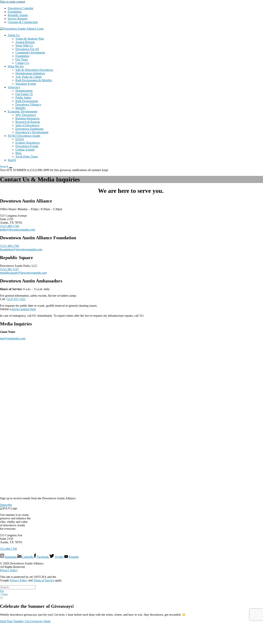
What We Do (16, 66)
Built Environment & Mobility (33, 80)
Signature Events (25, 83)
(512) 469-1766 (9, 226)
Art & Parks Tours (26, 156)
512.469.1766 (8, 548)
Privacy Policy (9, 570)
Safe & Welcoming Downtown (34, 69)
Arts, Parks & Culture (28, 76)
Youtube (73, 556)
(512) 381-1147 (9, 269)
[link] (22, 28)
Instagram (11, 556)
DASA (19, 139)
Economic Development (22, 111)
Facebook (42, 556)
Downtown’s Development (31, 132)
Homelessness (24, 90)
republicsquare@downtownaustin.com (23, 272)
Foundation (15, 11)
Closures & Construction (23, 22)
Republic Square (18, 15)
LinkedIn (27, 556)
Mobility (20, 108)
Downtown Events (26, 146)
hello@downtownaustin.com (17, 229)
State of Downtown (27, 125)
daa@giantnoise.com (12, 338)
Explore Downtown (27, 142)
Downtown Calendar (20, 8)
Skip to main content (12, 1)
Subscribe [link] (6, 504)
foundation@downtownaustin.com (21, 249)
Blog (18, 153)
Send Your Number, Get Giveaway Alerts (25, 621)
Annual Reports (25, 42)
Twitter (59, 556)
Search (12, 160)
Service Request (17, 18)
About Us (14, 35)
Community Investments (30, 52)
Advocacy (14, 87)
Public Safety (23, 97)
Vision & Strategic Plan (29, 38)
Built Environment (26, 101)
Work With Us (24, 45)
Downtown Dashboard (29, 128)
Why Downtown (25, 115)
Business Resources (27, 118)
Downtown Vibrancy (28, 104)
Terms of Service (44, 580)
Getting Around (24, 149)
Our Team (21, 59)
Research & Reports (27, 121)
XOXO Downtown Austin (24, 135)
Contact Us (22, 63)
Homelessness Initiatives (30, 73)
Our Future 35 (24, 94)
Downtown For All (27, 49)
